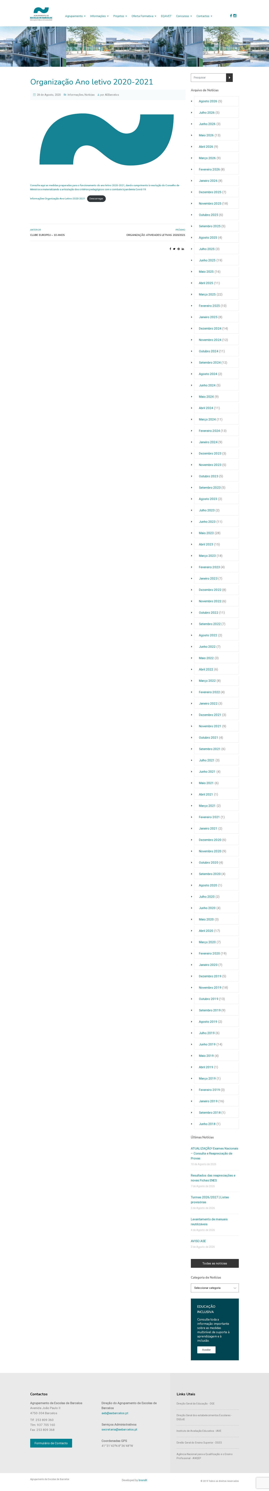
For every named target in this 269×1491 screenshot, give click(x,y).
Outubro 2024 (208, 351)
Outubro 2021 (208, 737)
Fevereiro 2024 (209, 431)
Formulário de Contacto (51, 1443)
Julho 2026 (207, 112)
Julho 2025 (207, 249)
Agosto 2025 (208, 237)
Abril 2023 (206, 544)
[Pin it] (179, 248)
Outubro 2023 (208, 476)
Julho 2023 (207, 510)
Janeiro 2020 (208, 965)
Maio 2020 (206, 919)
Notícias (90, 94)
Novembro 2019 (210, 987)
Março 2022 (207, 681)
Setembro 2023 (210, 487)
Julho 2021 (207, 760)
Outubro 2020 (208, 862)
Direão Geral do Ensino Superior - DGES (199, 1442)
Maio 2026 (206, 135)
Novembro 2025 (210, 203)
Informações (98, 16)
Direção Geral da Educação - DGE (196, 1403)
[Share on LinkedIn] (183, 248)
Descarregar (96, 198)
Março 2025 (207, 294)
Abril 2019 (206, 1067)
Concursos (182, 16)
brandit (143, 1480)
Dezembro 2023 (210, 453)
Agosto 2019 (208, 1021)
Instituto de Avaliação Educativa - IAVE (199, 1430)
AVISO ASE (198, 1241)
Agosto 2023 (208, 499)
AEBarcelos (112, 94)
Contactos (203, 16)
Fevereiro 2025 (209, 306)
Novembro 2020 (210, 851)
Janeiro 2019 (208, 1101)
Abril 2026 (206, 146)
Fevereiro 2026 (209, 169)
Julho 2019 (207, 1033)
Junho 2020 (207, 908)
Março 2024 (207, 419)
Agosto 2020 (208, 885)
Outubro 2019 (208, 999)
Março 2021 (207, 806)
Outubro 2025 (208, 215)
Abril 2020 (206, 931)
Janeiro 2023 (208, 578)
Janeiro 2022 (208, 703)
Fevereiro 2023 (209, 567)
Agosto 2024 (208, 374)
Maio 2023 (206, 533)
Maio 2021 (206, 783)
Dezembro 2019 (210, 976)
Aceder (206, 1350)
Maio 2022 (206, 658)
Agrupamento (74, 16)
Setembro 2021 (210, 749)
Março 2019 (207, 1078)
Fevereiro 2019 (209, 1090)
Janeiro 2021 (208, 828)
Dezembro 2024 (210, 328)
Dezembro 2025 (210, 192)
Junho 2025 (207, 260)
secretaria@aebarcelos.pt (119, 1429)
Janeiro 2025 (208, 317)
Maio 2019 (206, 1056)
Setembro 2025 (210, 226)
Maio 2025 (206, 271)
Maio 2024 (206, 396)
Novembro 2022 (210, 601)
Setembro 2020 (210, 874)
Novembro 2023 (210, 465)
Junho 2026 (207, 124)
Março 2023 (207, 556)
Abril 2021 (206, 794)
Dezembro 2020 (210, 840)
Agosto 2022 (208, 635)
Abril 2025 (206, 283)
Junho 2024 (207, 385)
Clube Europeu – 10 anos (47, 235)
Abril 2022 (206, 669)
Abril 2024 (206, 408)
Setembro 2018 (210, 1112)
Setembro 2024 (210, 362)
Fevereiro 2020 (209, 953)
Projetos (118, 16)
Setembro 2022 (210, 624)
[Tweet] (174, 248)
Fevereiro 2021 (209, 817)
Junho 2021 (207, 771)
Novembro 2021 (210, 726)
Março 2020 (207, 942)
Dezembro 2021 (210, 715)
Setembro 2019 (210, 1010)
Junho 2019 (207, 1044)
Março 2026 (207, 158)
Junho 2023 (207, 521)
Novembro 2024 (210, 340)
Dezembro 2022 (210, 590)
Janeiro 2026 (208, 181)
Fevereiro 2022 (209, 692)
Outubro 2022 (208, 612)
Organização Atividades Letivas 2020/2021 (155, 235)
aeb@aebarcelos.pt (115, 1413)
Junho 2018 (207, 1124)
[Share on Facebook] (170, 248)
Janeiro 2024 (208, 442)
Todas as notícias (214, 1263)
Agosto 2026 (208, 101)
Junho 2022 (207, 646)
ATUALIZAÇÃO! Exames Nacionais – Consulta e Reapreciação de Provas (214, 1153)
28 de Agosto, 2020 (49, 94)
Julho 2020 (207, 896)
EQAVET (166, 16)
